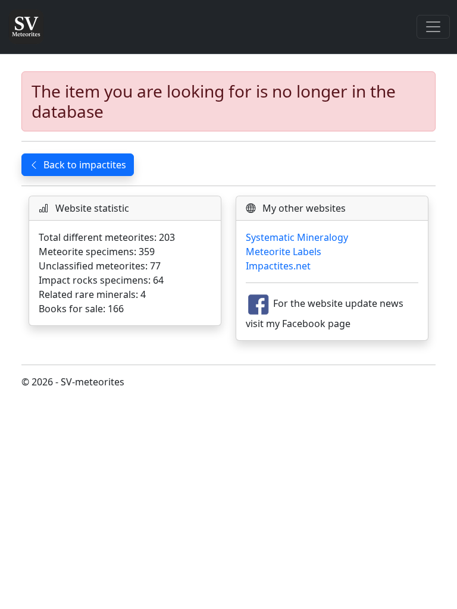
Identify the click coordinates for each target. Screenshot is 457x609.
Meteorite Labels (283, 251)
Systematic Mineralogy (297, 237)
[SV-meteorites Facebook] (258, 303)
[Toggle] (433, 27)
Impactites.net (278, 265)
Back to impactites (84, 164)
